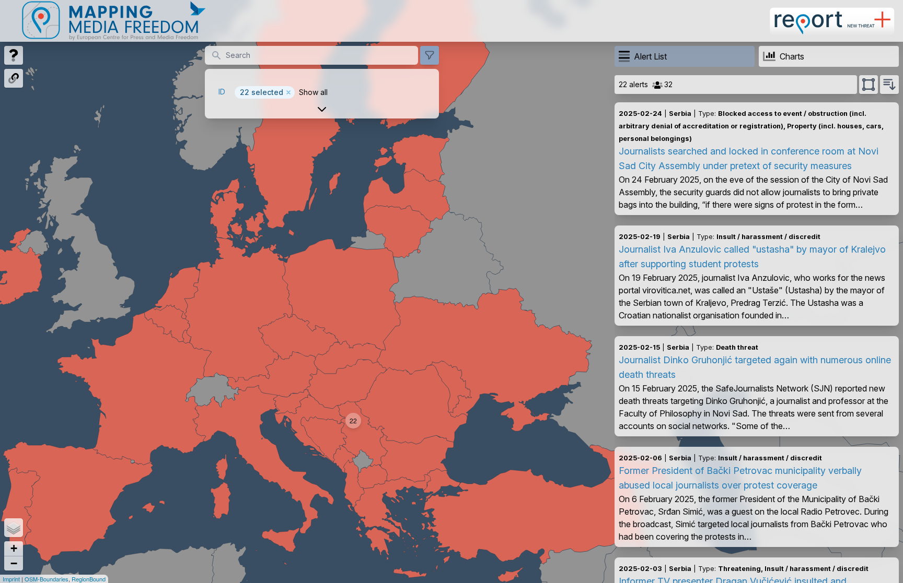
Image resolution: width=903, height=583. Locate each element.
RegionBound (89, 579)
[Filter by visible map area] (868, 84)
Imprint (11, 579)
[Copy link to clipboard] (13, 78)
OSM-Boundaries (46, 579)
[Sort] (889, 84)
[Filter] (429, 55)
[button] (353, 420)
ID (221, 91)
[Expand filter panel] (322, 109)
